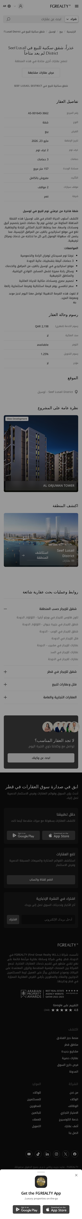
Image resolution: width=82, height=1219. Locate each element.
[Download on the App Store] (56, 1209)
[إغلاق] (76, 1175)
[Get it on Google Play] (26, 1209)
